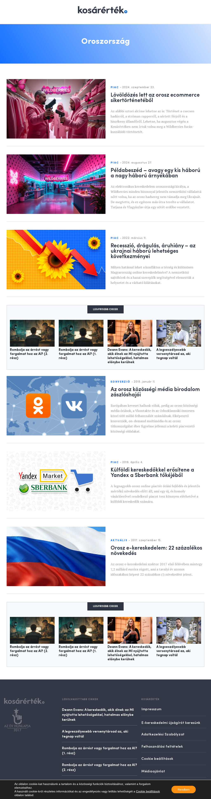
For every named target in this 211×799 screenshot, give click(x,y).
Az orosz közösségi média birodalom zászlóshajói (155, 391)
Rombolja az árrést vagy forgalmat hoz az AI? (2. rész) (29, 354)
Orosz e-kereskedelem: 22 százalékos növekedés (156, 550)
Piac (115, 87)
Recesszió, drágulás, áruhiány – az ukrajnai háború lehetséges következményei (153, 250)
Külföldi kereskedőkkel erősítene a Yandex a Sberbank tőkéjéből (152, 472)
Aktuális (119, 540)
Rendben (184, 789)
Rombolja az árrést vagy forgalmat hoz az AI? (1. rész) (78, 354)
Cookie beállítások (148, 791)
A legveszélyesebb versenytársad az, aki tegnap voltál (173, 354)
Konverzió (120, 382)
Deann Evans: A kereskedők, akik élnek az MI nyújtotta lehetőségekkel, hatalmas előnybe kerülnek (98, 714)
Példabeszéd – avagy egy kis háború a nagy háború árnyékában (155, 172)
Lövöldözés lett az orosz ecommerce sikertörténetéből (155, 97)
